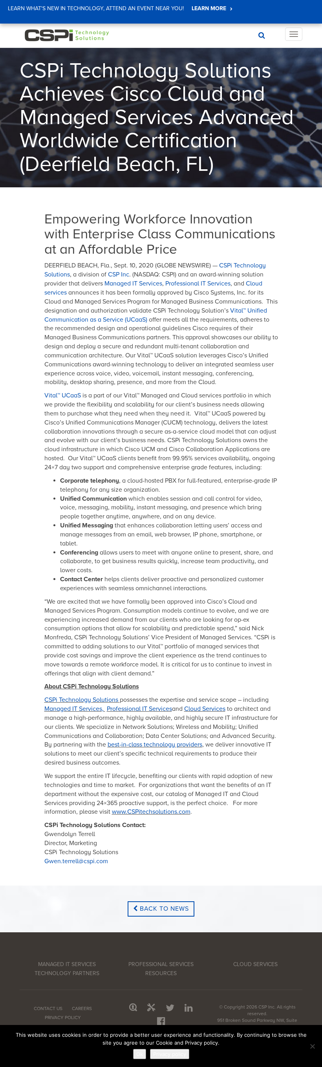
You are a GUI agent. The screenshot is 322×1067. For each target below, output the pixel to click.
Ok (139, 1054)
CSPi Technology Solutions (81, 700)
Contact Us (48, 1008)
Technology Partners (67, 973)
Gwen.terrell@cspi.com (76, 861)
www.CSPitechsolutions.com (151, 812)
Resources (161, 973)
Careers (82, 1008)
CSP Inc (118, 274)
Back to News (163, 909)
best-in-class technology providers (155, 745)
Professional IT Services (198, 283)
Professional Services (161, 964)
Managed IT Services (133, 283)
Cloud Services (204, 709)
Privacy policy (169, 1054)
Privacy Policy (63, 1017)
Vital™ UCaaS (62, 395)
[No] (312, 1046)
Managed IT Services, (74, 709)
